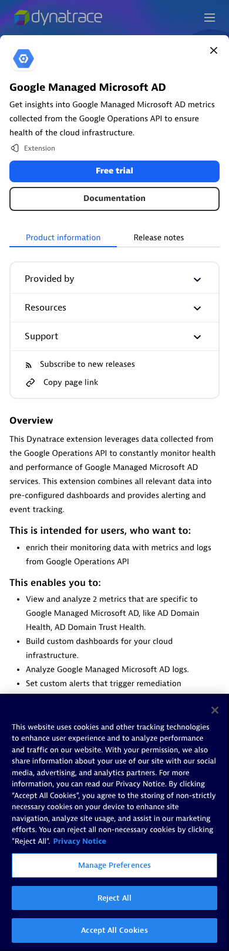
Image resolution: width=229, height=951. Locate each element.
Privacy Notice (79, 842)
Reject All (114, 898)
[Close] (214, 50)
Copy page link (70, 382)
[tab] (63, 238)
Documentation (114, 199)
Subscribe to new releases (87, 365)
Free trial (114, 171)
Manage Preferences (114, 865)
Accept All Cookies (114, 930)
